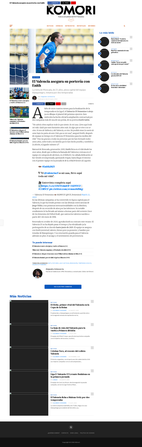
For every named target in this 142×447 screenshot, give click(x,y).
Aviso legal (74, 433)
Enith (50, 263)
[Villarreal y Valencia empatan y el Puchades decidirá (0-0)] (19, 117)
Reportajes (81, 26)
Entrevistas (70, 26)
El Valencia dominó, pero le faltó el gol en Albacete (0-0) (19, 142)
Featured (55, 263)
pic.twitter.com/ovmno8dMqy (66, 189)
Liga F (61, 263)
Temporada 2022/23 (84, 263)
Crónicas (59, 26)
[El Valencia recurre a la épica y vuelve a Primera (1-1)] (19, 98)
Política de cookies (87, 433)
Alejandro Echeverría (48, 96)
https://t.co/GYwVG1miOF (55, 186)
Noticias (50, 26)
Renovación (74, 263)
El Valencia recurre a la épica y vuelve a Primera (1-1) (19, 101)
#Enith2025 (48, 166)
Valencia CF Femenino (39, 264)
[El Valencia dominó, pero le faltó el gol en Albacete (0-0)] (19, 137)
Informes (91, 26)
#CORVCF (43, 189)
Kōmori (55, 379)
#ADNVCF (75, 186)
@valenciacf (51, 173)
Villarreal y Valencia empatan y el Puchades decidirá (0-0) (17, 121)
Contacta (64, 433)
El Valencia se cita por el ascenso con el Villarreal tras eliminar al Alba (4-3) (19, 132)
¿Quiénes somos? (54, 433)
